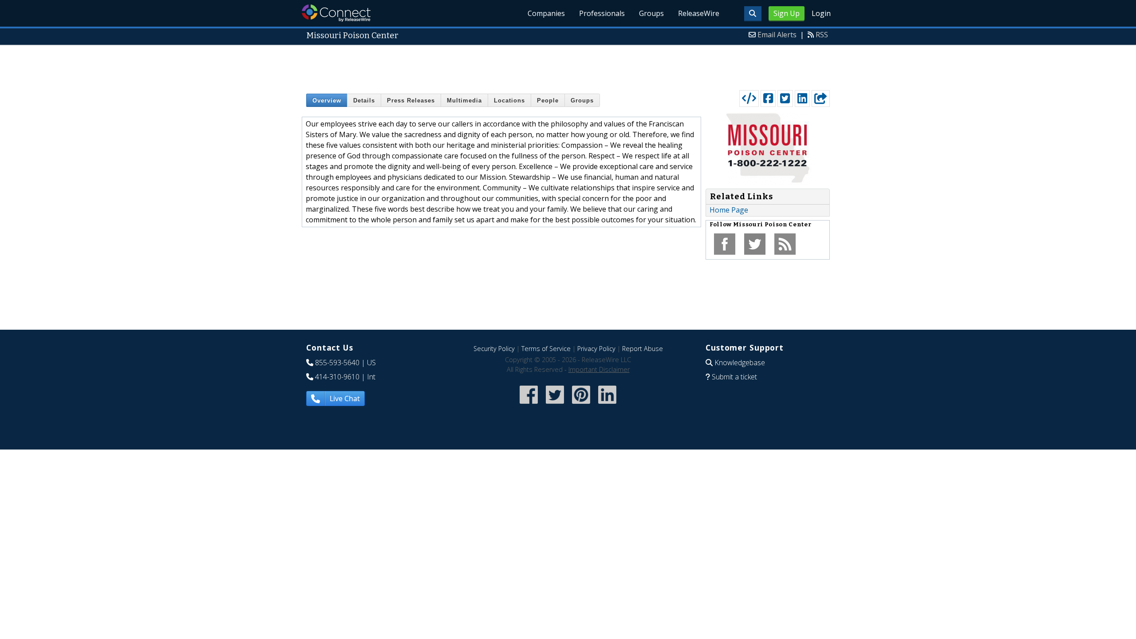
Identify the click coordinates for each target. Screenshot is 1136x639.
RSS (822, 34)
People (548, 100)
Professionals (602, 13)
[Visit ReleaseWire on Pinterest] (581, 404)
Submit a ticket (734, 377)
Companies (546, 13)
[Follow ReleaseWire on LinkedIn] (607, 404)
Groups (651, 13)
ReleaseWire (698, 13)
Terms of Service (546, 348)
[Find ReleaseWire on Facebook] (529, 404)
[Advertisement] (568, 66)
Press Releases (411, 100)
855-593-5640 (337, 362)
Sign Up (786, 13)
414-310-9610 (337, 377)
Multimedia (464, 100)
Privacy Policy (596, 348)
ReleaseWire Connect (336, 13)
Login (821, 13)
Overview (326, 100)
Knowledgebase (739, 362)
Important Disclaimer (599, 369)
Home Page (729, 210)
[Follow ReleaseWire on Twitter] (555, 404)
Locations (509, 100)
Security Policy (494, 348)
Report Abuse (642, 348)
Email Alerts (777, 34)
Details (364, 100)
